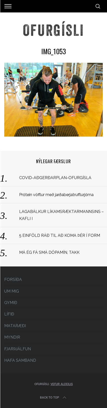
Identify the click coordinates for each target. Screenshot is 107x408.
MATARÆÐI (15, 325)
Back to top (49, 397)
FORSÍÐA (13, 279)
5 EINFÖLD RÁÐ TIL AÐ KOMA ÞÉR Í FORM (59, 235)
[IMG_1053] (53, 135)
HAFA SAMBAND (20, 360)
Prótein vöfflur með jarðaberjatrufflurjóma (56, 194)
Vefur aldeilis (62, 384)
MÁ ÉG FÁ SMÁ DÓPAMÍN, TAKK (49, 252)
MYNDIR (12, 337)
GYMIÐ (10, 302)
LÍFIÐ (9, 314)
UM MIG (11, 291)
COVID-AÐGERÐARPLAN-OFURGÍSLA (55, 177)
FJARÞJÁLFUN (17, 349)
